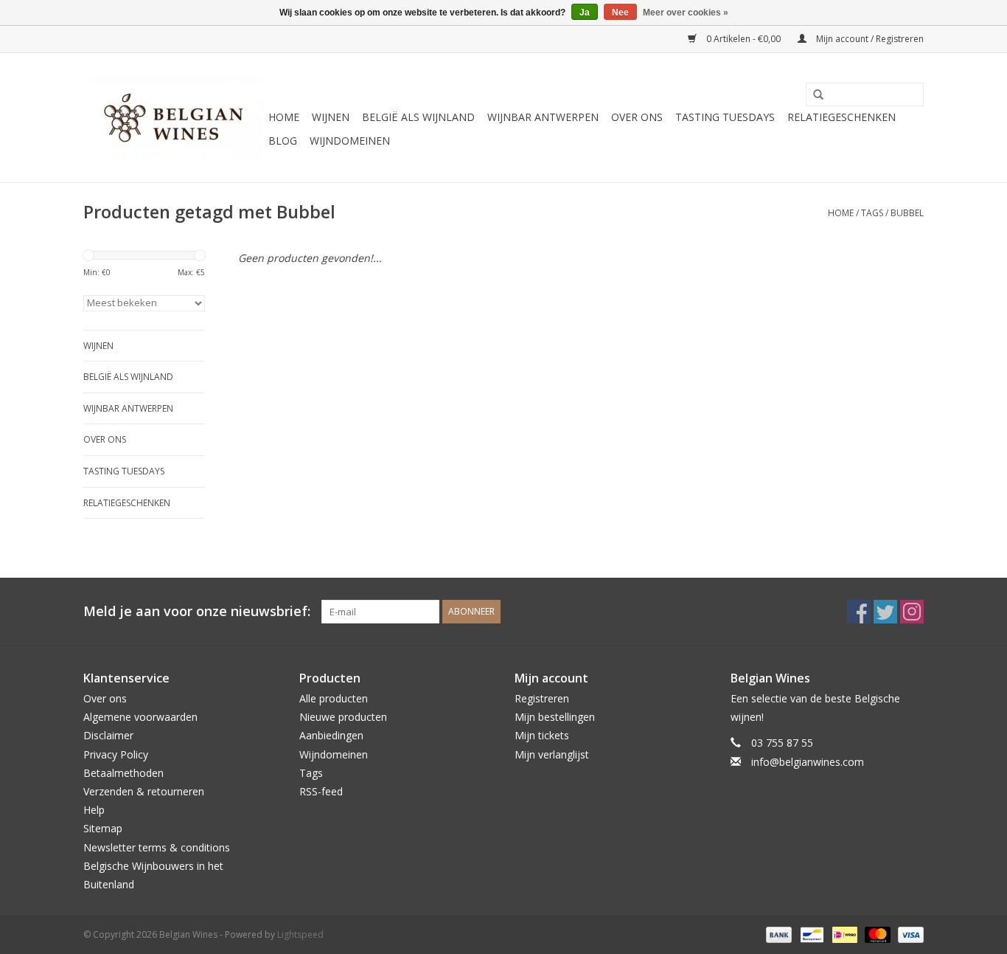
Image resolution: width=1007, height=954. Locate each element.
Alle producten (333, 698)
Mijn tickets (542, 735)
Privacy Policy (115, 754)
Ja (584, 12)
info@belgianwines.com (807, 762)
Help (94, 810)
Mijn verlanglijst (552, 754)
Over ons (637, 117)
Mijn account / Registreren (869, 38)
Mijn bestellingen (555, 717)
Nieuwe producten (343, 717)
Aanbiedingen (331, 735)
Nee (620, 12)
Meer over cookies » (685, 12)
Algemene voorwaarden (140, 717)
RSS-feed (321, 791)
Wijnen (330, 117)
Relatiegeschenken (841, 117)
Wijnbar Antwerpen (543, 117)
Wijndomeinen (350, 141)
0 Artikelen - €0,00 (743, 38)
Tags (872, 213)
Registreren (542, 698)
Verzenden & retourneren (143, 791)
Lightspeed (300, 934)
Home (283, 117)
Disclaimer (108, 735)
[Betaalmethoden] (777, 933)
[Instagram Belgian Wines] (912, 611)
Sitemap (102, 828)
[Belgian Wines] (173, 117)
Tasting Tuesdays (725, 117)
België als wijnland (418, 117)
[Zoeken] (813, 95)
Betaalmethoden (123, 773)
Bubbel (907, 213)
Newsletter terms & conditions (156, 847)
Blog (282, 141)
